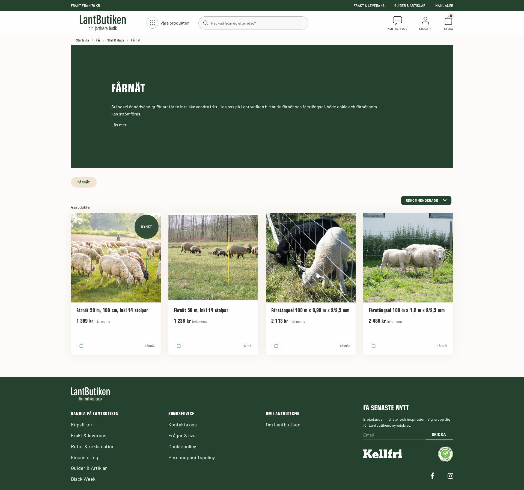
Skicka (439, 434)
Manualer (444, 5)
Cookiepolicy (182, 446)
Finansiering (84, 457)
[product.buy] (81, 346)
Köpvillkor (82, 424)
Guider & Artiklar (409, 5)
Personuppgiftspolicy (191, 457)
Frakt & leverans (369, 5)
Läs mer (119, 124)
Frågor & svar (182, 435)
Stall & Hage (115, 40)
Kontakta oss (182, 424)
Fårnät (84, 182)
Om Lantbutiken (283, 424)
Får (98, 40)
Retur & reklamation (93, 446)
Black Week (83, 479)
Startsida (82, 40)
